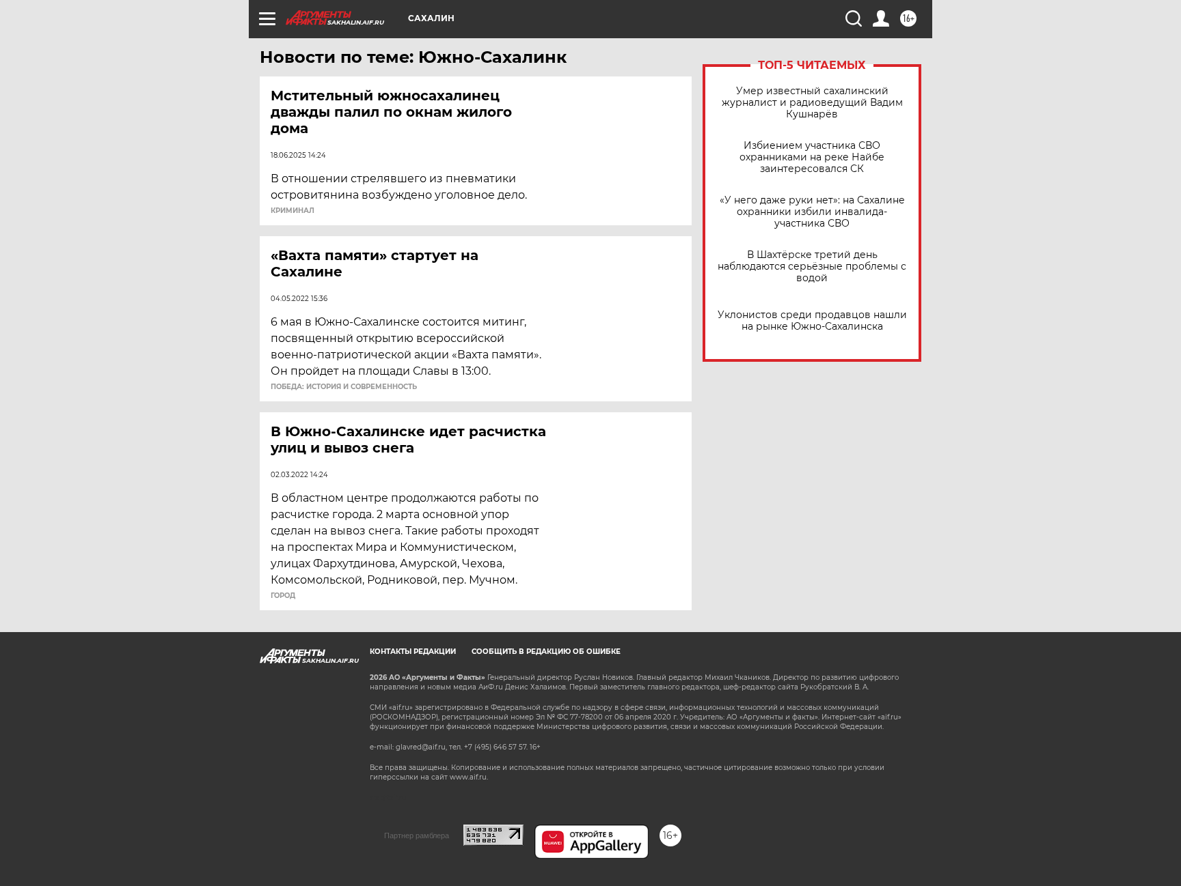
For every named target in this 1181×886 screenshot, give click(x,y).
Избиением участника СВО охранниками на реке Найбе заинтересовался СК (811, 157)
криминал (292, 211)
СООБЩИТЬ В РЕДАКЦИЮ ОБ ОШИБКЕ (546, 651)
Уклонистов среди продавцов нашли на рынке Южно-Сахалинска (812, 320)
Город (283, 595)
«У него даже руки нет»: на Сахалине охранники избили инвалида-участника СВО (812, 212)
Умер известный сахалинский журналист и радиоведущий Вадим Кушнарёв (812, 102)
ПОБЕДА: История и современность (344, 387)
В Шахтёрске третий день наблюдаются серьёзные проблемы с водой (812, 266)
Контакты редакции (413, 651)
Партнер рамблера (416, 835)
